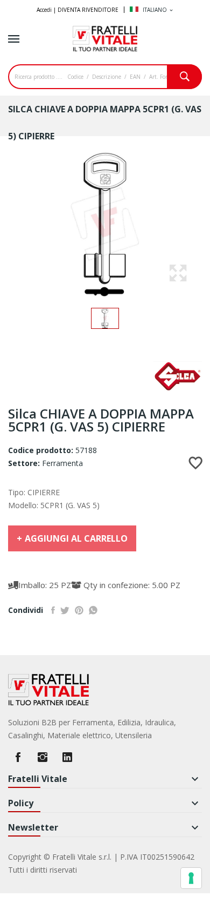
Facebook (17, 757)
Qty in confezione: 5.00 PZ (130, 584)
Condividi (53, 610)
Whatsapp (93, 610)
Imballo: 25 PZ (44, 584)
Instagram (42, 757)
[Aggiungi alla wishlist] (195, 463)
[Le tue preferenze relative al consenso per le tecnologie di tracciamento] (191, 878)
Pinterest (79, 610)
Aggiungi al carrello (76, 538)
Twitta (65, 610)
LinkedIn (67, 757)
